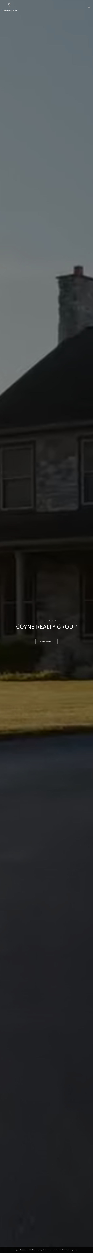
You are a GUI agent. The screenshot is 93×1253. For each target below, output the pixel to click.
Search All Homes (46, 641)
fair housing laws (71, 1250)
